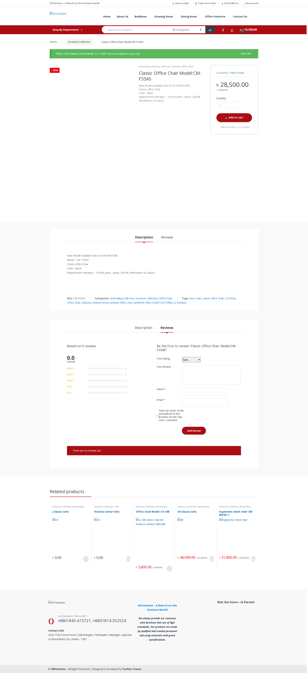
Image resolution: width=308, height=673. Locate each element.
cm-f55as (230, 298)
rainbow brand (100, 302)
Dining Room (189, 16)
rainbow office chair (121, 302)
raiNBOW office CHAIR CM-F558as (153, 302)
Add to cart (236, 117)
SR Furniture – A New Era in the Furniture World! (74, 3)
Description (144, 237)
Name (161, 389)
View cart (246, 53)
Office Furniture (215, 16)
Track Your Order (207, 3)
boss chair (195, 298)
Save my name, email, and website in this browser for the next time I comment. (171, 415)
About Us (122, 16)
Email (161, 399)
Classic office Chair (213, 298)
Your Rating (163, 358)
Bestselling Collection (149, 66)
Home (107, 16)
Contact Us (240, 16)
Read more (85, 559)
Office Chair (187, 66)
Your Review (164, 366)
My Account (252, 3)
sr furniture (180, 302)
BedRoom (141, 16)
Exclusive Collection (79, 41)
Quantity (221, 98)
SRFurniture (58, 669)
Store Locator (182, 3)
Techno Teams (131, 669)
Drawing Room (164, 16)
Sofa (116, 506)
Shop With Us (231, 3)
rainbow (86, 302)
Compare (245, 127)
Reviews (167, 237)
